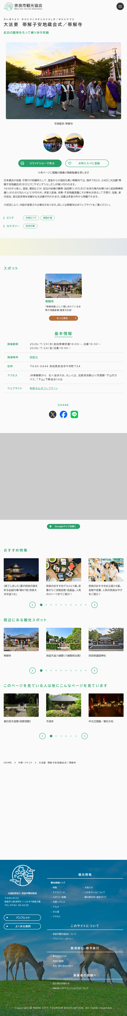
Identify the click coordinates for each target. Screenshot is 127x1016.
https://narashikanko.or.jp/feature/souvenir (106, 577)
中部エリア (31, 218)
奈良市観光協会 (23, 6)
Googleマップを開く (65, 526)
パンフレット (23, 917)
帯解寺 (34, 357)
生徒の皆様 (58, 961)
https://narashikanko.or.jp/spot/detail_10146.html (106, 643)
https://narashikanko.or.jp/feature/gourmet (63, 577)
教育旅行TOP (60, 956)
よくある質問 (23, 926)
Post (52, 414)
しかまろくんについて (95, 892)
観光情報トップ (58, 883)
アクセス (56, 916)
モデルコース (59, 892)
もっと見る (62, 318)
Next (94, 605)
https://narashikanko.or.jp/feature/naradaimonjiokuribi (21, 577)
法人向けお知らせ (61, 983)
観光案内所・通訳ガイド (96, 897)
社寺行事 (30, 226)
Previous (32, 605)
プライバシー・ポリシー (63, 939)
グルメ (56, 907)
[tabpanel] (21, 577)
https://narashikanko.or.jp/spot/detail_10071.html (63, 643)
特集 (55, 887)
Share (63, 414)
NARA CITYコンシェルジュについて (71, 988)
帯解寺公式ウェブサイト (44, 388)
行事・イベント (25, 763)
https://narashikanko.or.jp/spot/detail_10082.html (21, 708)
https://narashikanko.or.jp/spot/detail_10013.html (21, 643)
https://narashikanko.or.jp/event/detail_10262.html (106, 708)
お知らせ (89, 887)
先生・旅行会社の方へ (63, 966)
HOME (8, 763)
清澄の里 (47, 218)
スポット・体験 (59, 897)
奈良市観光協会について (65, 934)
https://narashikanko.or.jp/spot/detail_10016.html (63, 708)
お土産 (56, 912)
